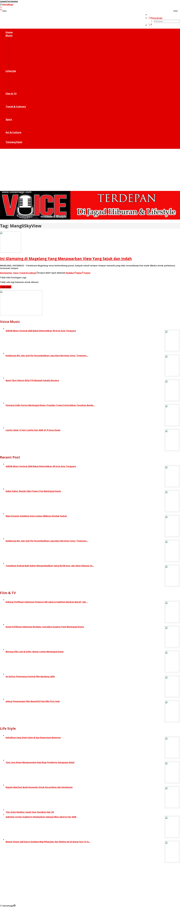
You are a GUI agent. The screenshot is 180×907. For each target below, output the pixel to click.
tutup (4, 11)
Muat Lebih (5, 287)
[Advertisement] (90, 170)
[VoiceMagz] (6, 4)
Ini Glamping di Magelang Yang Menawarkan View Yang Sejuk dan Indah (66, 258)
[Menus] (1, 7)
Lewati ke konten (9, 1)
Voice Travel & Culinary (24, 272)
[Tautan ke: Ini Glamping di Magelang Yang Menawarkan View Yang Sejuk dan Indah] (10, 251)
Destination (6, 272)
